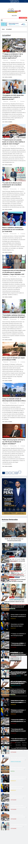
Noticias (23, 740)
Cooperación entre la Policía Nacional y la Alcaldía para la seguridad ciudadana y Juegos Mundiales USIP (13, 272)
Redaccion (5, 60)
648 (16, 473)
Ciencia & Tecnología (16, 589)
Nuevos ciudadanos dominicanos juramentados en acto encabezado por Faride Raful (13, 229)
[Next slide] (25, 604)
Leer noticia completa (7, 77)
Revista (24, 745)
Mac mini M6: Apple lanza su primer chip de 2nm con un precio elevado (14, 2)
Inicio (18, 740)
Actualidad (6, 50)
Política (13, 599)
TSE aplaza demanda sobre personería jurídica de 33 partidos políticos (14, 3)
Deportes (24, 742)
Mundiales (13, 609)
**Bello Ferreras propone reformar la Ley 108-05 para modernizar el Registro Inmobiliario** (13, 442)
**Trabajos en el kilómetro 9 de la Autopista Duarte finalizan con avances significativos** (12, 56)
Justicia (14, 536)
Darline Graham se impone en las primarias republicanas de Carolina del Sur (14, 4)
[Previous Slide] (22, 604)
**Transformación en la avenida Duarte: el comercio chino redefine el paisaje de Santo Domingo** (13, 142)
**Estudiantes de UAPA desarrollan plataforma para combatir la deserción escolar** (13, 97)
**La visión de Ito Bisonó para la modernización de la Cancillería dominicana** (12, 185)
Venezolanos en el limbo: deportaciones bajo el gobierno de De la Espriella (14, 1)
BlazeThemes (7, 747)
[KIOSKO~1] (14, 24)
